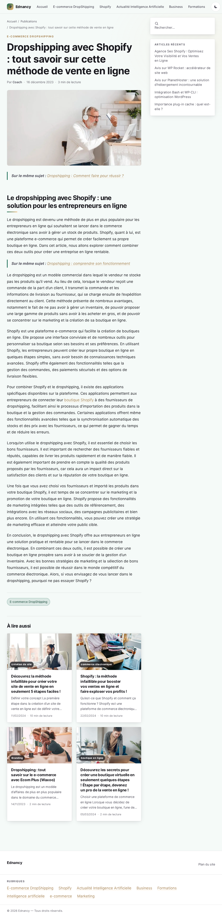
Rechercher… (165, 28)
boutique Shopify (79, 400)
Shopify (105, 6)
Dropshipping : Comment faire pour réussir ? (85, 176)
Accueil (42, 6)
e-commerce (61, 896)
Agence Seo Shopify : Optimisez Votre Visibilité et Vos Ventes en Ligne (179, 56)
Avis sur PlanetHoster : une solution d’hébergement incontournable (182, 82)
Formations (196, 6)
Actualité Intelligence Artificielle (140, 6)
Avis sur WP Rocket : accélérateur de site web (183, 70)
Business (176, 6)
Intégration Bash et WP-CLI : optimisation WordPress (176, 94)
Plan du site (206, 864)
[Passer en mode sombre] (215, 7)
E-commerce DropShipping (73, 6)
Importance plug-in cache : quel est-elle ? (183, 106)
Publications (29, 21)
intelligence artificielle (26, 896)
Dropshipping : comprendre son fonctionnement (88, 263)
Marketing (86, 896)
